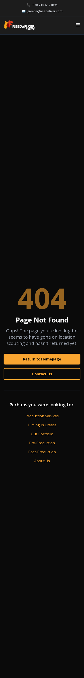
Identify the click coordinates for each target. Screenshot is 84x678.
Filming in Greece (42, 424)
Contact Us (42, 373)
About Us (42, 460)
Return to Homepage (42, 359)
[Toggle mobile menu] (77, 24)
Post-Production (42, 451)
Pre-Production (42, 442)
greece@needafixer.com (44, 11)
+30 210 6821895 (45, 5)
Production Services (42, 415)
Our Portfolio (42, 433)
